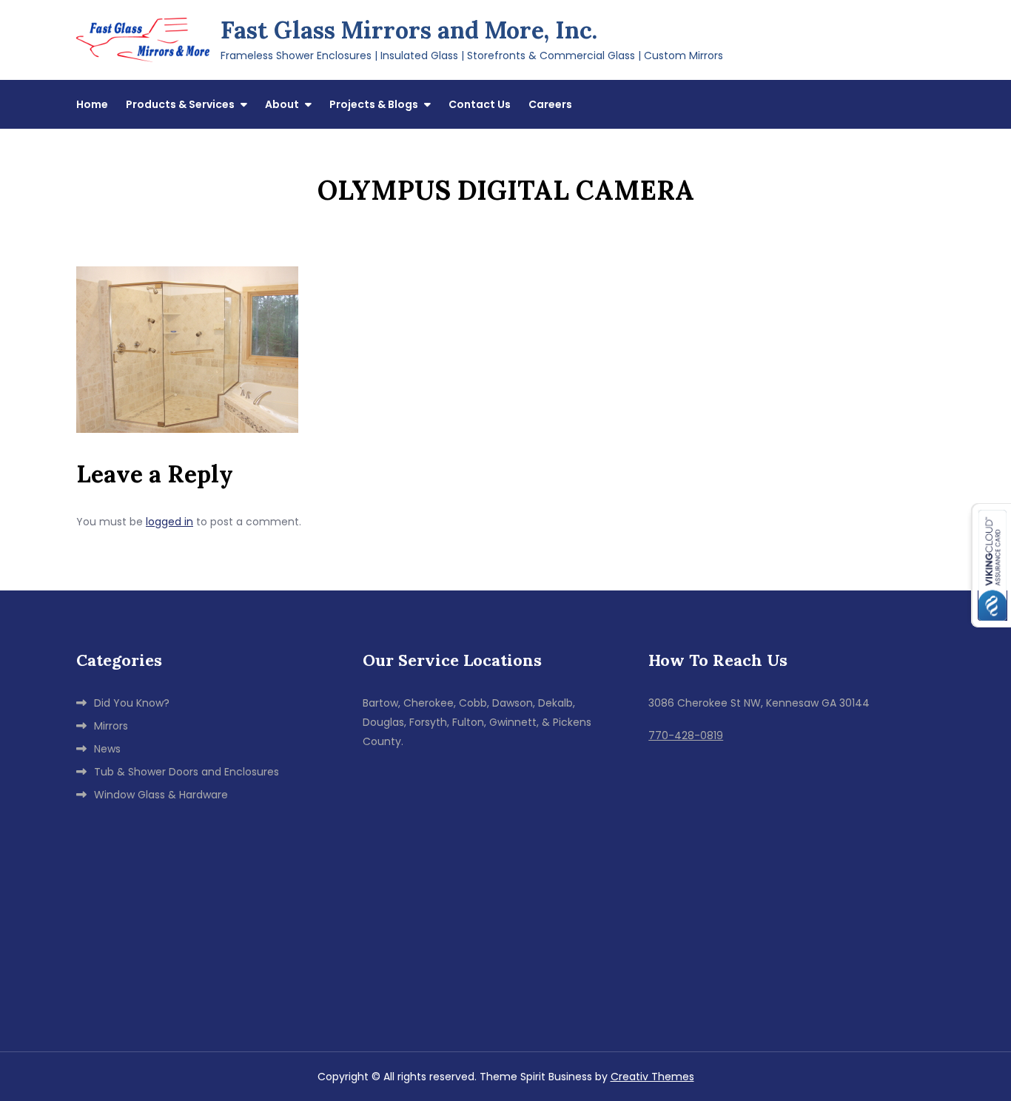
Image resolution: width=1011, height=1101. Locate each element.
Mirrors (111, 725)
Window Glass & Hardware (161, 794)
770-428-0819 (685, 735)
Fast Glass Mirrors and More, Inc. (409, 30)
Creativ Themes (652, 1076)
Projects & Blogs (373, 104)
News (107, 748)
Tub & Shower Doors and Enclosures (186, 771)
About (282, 104)
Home (92, 104)
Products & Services (180, 104)
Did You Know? (131, 703)
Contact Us (480, 104)
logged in (169, 521)
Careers (550, 104)
